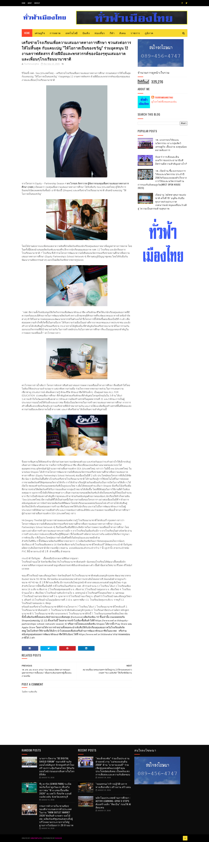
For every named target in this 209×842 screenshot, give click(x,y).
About (30, 3)
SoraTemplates (36, 838)
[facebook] (182, 3)
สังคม (122, 33)
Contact (37, 3)
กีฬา (112, 33)
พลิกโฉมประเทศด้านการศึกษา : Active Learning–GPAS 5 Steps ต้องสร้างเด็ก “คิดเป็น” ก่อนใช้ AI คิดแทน (113, 802)
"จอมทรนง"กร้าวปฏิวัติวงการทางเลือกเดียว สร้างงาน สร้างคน (113, 785)
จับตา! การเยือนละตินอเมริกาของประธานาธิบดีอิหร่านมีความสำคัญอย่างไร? (171, 160)
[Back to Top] (185, 838)
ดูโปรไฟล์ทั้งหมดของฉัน (164, 101)
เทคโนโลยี (71, 33)
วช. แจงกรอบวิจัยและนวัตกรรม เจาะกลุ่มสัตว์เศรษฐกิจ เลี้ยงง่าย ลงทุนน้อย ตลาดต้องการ (171, 145)
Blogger (58, 838)
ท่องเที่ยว (100, 33)
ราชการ (135, 33)
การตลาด (55, 33)
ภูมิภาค (149, 33)
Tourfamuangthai (164, 97)
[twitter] (186, 3)
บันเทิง (86, 33)
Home (23, 3)
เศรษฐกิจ (40, 33)
